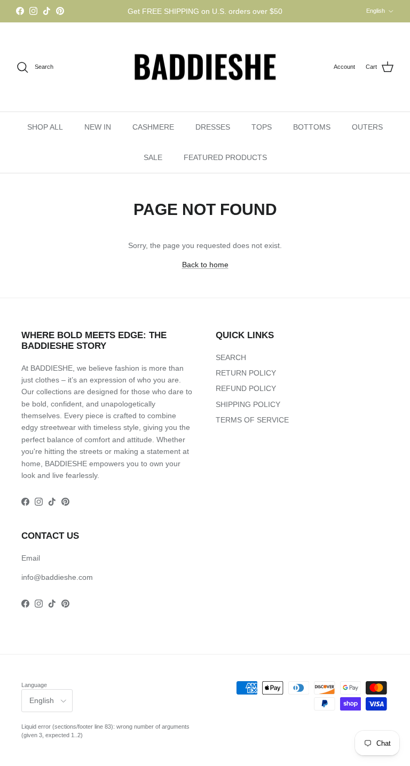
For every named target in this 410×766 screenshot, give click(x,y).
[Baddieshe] (205, 67)
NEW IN (97, 127)
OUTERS (367, 127)
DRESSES (212, 127)
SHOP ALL (45, 127)
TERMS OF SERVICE (252, 420)
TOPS (261, 127)
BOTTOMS (311, 127)
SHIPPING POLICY (248, 404)
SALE (153, 157)
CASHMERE (153, 127)
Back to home (205, 264)
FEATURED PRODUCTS (225, 157)
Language (34, 685)
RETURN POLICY (246, 373)
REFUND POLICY (246, 388)
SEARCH (231, 357)
